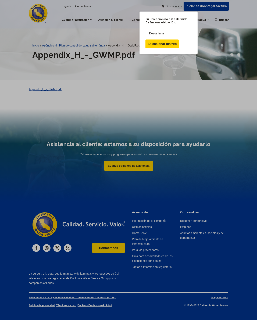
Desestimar (156, 33)
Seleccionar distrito (162, 44)
